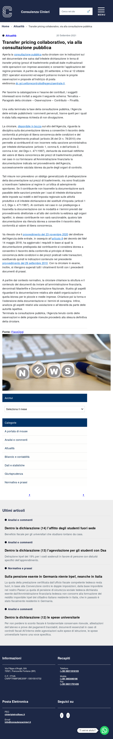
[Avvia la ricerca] (88, 11)
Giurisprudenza (14, 473)
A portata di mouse (16, 431)
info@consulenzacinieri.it (18, 722)
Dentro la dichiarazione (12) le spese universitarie (42, 617)
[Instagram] (68, 715)
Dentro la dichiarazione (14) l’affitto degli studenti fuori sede (50, 528)
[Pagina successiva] (83, 495)
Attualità (19, 26)
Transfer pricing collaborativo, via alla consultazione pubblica (42, 44)
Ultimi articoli (13, 510)
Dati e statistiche (15, 465)
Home (5, 26)
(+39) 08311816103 (69, 671)
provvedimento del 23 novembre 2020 (45, 234)
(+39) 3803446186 (69, 678)
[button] (104, 730)
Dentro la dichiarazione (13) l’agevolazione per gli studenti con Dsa (55, 550)
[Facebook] (61, 715)
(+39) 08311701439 (69, 684)
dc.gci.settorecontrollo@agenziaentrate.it (40, 83)
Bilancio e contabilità (17, 457)
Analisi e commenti (16, 440)
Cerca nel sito (68, 11)
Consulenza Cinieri (35, 11)
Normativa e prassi (16, 482)
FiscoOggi (17, 332)
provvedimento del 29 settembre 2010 (25, 263)
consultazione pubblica (27, 54)
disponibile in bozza (30, 126)
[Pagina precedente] (29, 495)
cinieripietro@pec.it (15, 714)
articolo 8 (57, 238)
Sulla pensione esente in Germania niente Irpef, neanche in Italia (53, 576)
